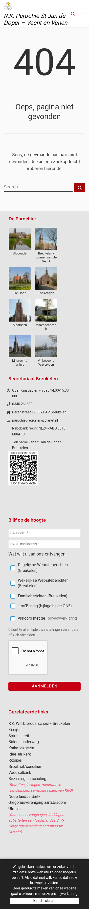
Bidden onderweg (23, 741)
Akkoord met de (47, 618)
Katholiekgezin (21, 748)
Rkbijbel (15, 760)
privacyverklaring (62, 618)
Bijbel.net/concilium (25, 766)
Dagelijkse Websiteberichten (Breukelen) (43, 567)
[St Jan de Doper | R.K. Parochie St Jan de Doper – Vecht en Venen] (8, 6)
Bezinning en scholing (27, 778)
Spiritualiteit (18, 735)
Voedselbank (19, 772)
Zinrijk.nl (15, 729)
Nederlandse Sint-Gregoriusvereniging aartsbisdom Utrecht (37, 802)
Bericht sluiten (44, 901)
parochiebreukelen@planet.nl (35, 420)
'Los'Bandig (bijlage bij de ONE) (45, 606)
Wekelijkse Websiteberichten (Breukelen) (43, 583)
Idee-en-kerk (19, 754)
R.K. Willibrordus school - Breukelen (39, 723)
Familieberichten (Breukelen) (42, 596)
